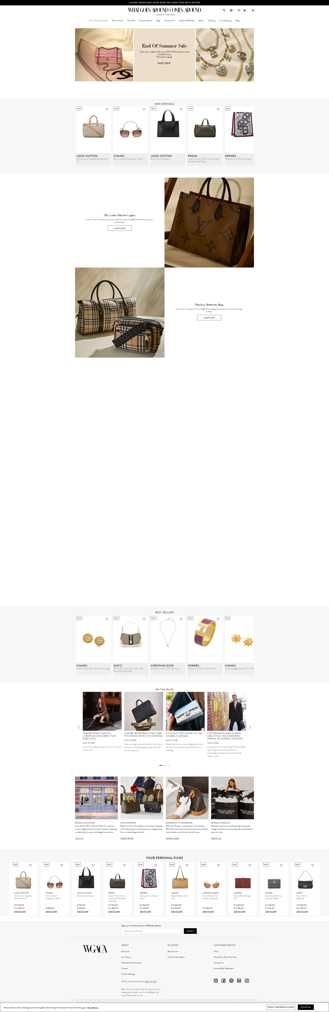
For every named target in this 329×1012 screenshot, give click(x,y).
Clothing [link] (211, 20)
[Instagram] (215, 981)
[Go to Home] (95, 948)
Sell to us (150, 981)
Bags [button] (158, 20)
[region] (164, 1007)
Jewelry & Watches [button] (187, 20)
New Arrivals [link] (117, 20)
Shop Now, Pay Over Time (225, 957)
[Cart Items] (244, 10)
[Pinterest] (231, 981)
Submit (190, 931)
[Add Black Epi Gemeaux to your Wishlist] (181, 109)
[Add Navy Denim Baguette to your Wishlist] (312, 865)
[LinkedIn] (239, 981)
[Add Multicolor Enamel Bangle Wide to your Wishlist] (196, 495)
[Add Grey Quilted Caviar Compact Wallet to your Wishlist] (281, 865)
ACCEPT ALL (306, 1007)
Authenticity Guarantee (131, 962)
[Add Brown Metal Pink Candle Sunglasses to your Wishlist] (218, 865)
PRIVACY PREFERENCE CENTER (281, 1007)
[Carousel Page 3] (168, 765)
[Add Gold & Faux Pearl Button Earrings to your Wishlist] (107, 619)
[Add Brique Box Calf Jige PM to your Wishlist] (250, 865)
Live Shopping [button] (225, 20)
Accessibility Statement (224, 968)
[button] (253, 10)
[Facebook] (223, 981)
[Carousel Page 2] (164, 765)
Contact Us (219, 962)
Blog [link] (237, 20)
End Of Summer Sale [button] (99, 20)
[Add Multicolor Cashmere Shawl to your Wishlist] (156, 865)
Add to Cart (20, 912)
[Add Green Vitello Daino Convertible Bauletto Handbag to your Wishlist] (218, 109)
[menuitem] (117, 20)
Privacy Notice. (92, 1007)
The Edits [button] (131, 20)
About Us (125, 951)
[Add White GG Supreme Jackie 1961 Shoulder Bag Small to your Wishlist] (144, 619)
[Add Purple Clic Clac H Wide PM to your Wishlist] (218, 619)
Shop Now (119, 228)
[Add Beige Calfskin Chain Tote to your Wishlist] (187, 865)
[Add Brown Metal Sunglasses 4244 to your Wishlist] (144, 109)
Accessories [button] (169, 20)
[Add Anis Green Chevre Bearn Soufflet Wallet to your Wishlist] (233, 495)
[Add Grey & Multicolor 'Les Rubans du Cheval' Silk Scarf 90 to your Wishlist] (307, 495)
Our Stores (126, 957)
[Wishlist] (239, 10)
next (250, 727)
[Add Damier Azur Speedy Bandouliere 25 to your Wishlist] (107, 109)
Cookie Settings (128, 974)
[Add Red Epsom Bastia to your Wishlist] (270, 495)
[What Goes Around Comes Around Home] (164, 10)
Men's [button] (201, 20)
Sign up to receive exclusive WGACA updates (141, 925)
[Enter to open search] (224, 10)
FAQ (216, 951)
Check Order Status (176, 957)
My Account (173, 951)
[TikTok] (246, 981)
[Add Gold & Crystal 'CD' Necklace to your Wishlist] (181, 619)
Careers (124, 968)
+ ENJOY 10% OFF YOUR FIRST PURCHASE (164, 2)
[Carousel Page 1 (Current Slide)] (160, 765)
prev (79, 727)
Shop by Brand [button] (145, 20)
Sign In (232, 10)
